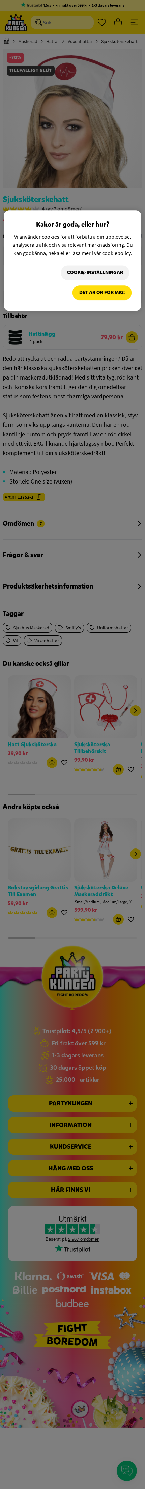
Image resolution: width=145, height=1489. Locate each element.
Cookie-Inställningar (95, 272)
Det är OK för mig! (102, 292)
